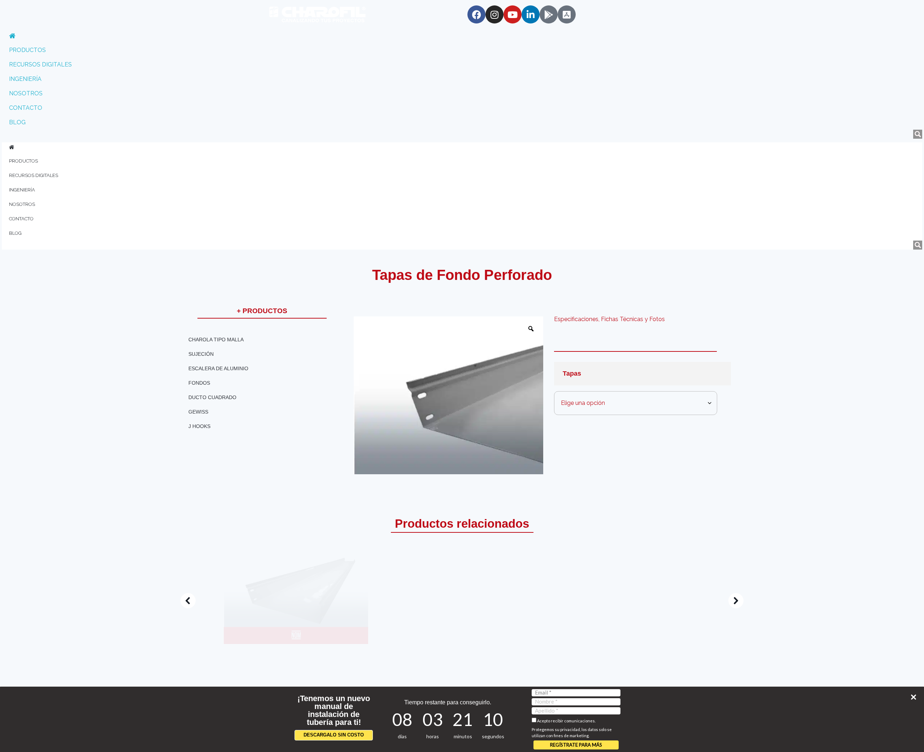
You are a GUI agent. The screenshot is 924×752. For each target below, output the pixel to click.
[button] (303, 600)
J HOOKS (199, 426)
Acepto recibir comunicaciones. (566, 720)
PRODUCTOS (27, 50)
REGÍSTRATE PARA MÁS (576, 745)
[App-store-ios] (567, 14)
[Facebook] (476, 14)
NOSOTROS (26, 93)
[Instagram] (494, 14)
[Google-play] (549, 14)
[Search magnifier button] (917, 134)
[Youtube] (513, 14)
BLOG (17, 122)
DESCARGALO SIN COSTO (334, 735)
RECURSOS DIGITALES (40, 64)
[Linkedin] (531, 14)
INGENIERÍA (25, 78)
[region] (462, 600)
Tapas (572, 373)
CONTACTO (25, 107)
